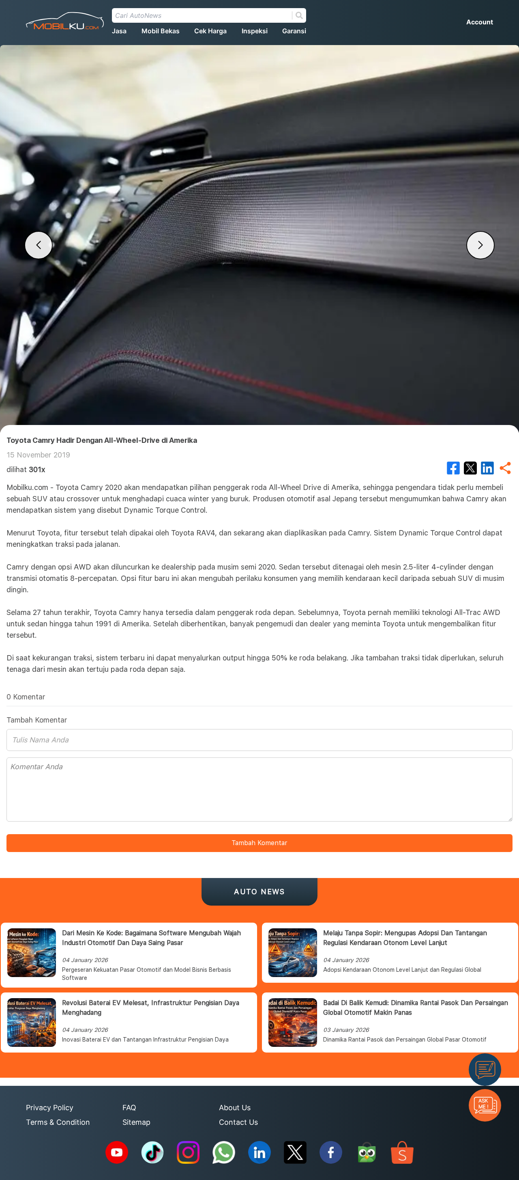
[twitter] (470, 468)
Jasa (119, 31)
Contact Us (238, 1122)
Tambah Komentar (259, 843)
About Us (235, 1107)
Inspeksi (255, 31)
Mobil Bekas (161, 31)
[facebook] (453, 468)
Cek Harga (210, 31)
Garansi (294, 31)
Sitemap (136, 1122)
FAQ (129, 1107)
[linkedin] (487, 468)
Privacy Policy (49, 1107)
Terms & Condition (58, 1122)
